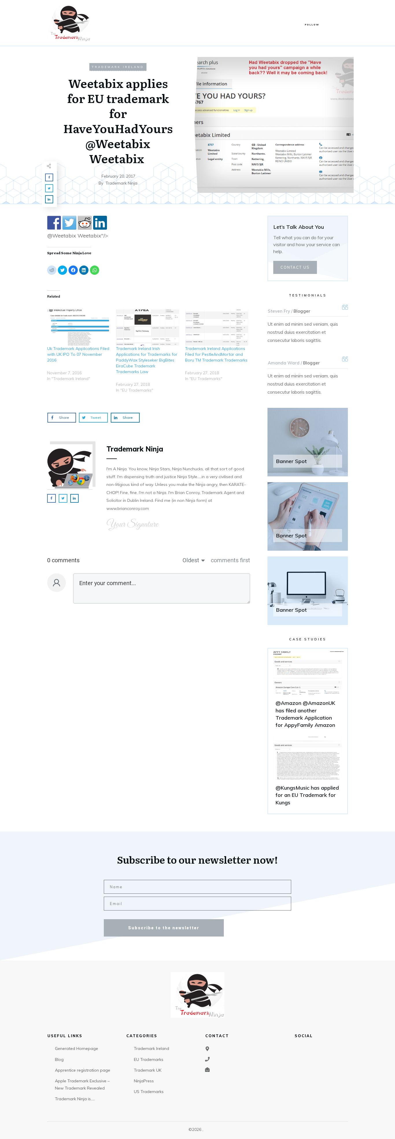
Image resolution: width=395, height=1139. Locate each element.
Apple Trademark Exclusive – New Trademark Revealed (82, 1084)
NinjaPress (144, 1080)
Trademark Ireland (118, 67)
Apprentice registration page (82, 1070)
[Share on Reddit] (85, 223)
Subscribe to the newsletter (163, 928)
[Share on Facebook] (54, 223)
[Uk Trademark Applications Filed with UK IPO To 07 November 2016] (78, 327)
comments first (230, 560)
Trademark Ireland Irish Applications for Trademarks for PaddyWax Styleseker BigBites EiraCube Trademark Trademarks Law (146, 360)
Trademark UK (147, 1070)
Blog (59, 1059)
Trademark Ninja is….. (75, 1098)
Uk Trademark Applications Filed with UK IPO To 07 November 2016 (78, 354)
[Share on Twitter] (69, 223)
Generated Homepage (76, 1048)
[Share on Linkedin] (100, 223)
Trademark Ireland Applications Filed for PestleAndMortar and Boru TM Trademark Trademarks (216, 354)
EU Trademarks (148, 1059)
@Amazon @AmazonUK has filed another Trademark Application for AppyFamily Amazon (307, 692)
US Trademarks (149, 1091)
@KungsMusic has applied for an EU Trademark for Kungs (307, 773)
